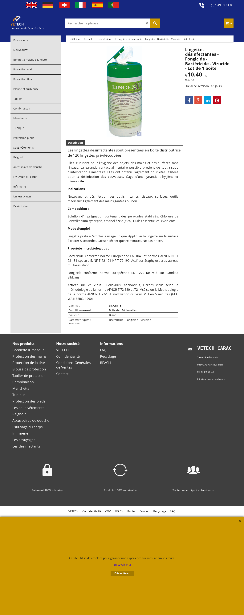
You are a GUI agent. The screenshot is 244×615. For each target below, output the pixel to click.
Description (75, 142)
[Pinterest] (217, 100)
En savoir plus (123, 564)
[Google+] (198, 100)
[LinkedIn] (207, 100)
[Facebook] (189, 100)
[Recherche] (155, 23)
